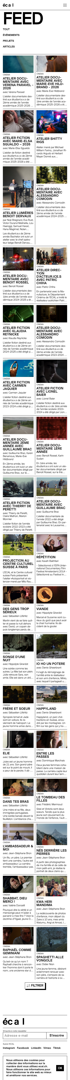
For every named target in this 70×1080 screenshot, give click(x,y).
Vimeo (47, 1048)
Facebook (23, 1048)
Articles (9, 46)
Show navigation (65, 5)
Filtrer (36, 985)
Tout (6, 29)
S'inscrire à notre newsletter (14, 1031)
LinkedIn (36, 1048)
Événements (11, 35)
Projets (8, 41)
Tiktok (57, 1048)
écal (13, 1021)
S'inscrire (57, 1035)
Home (8, 5)
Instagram (9, 1048)
